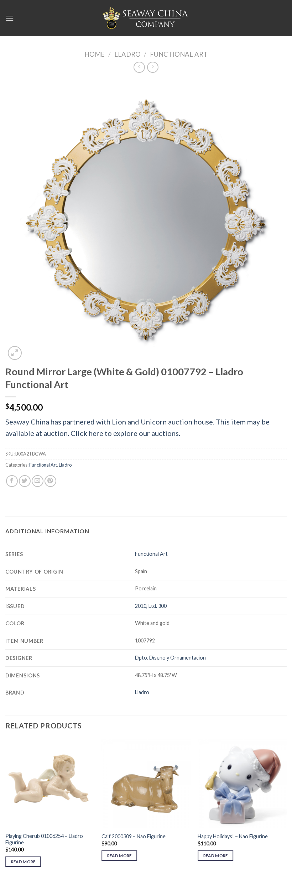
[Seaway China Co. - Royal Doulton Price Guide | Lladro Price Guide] (146, 18)
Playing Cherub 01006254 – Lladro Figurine (44, 839)
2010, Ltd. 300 (151, 606)
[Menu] (9, 18)
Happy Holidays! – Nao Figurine (233, 836)
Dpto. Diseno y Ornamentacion (170, 658)
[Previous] (5, 809)
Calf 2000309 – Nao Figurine (133, 836)
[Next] (286, 809)
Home (94, 54)
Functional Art (179, 54)
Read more (23, 861)
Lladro (127, 54)
